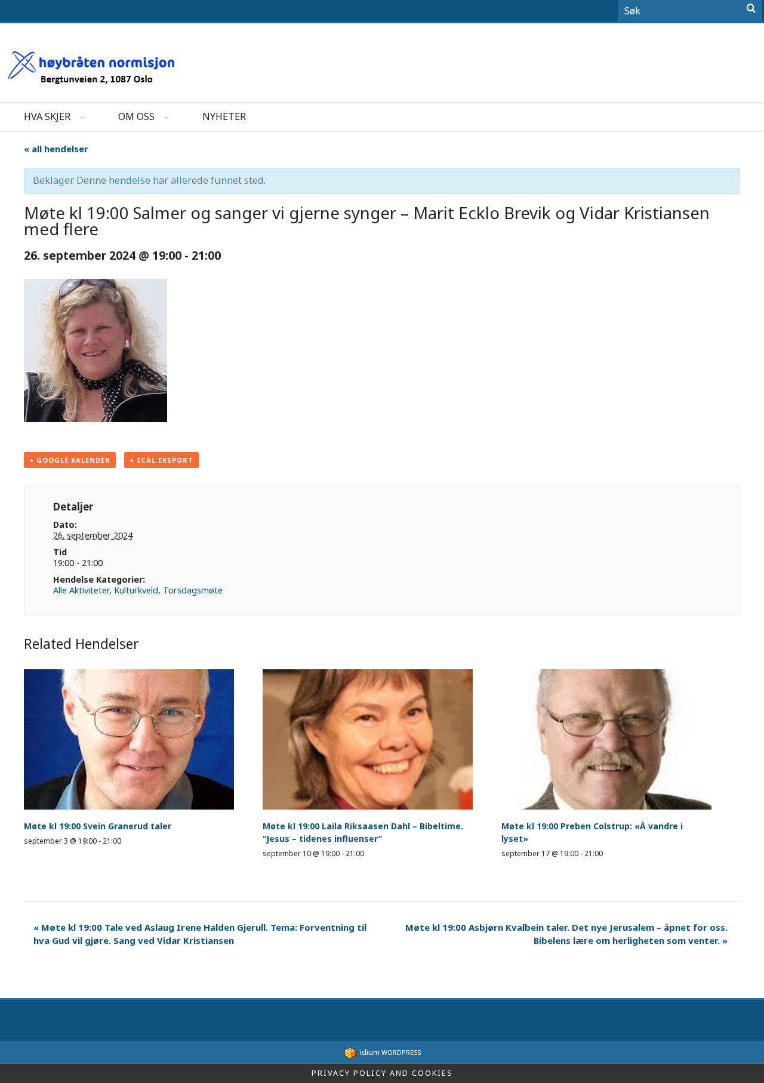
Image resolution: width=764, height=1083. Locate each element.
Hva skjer (47, 116)
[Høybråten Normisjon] (93, 62)
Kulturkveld (136, 590)
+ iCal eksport (161, 460)
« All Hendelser (56, 149)
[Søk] (751, 8)
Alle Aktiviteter (81, 590)
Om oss (136, 116)
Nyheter (224, 116)
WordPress (390, 1052)
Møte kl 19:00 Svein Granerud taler (97, 826)
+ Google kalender (69, 460)
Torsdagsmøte (193, 590)
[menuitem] (47, 117)
